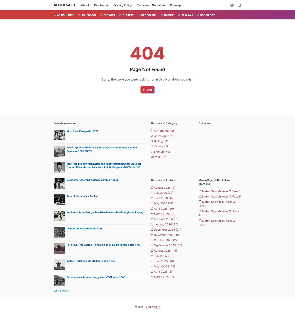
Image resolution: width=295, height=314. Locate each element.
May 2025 (164, 266)
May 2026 (163, 203)
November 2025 (166, 235)
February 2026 (166, 219)
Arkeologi (163, 136)
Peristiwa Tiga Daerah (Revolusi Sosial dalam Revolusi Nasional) (104, 244)
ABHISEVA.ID (64, 5)
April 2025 (163, 271)
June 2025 (163, 261)
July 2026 (163, 192)
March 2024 (163, 277)
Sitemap (175, 5)
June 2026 (163, 198)
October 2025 (165, 240)
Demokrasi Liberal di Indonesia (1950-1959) (92, 179)
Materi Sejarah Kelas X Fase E (220, 191)
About (85, 5)
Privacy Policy (123, 5)
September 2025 (167, 245)
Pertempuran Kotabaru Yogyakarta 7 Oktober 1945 (96, 277)
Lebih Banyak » (61, 290)
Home (147, 89)
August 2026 (164, 187)
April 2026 (163, 208)
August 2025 (165, 250)
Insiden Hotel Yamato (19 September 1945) (91, 260)
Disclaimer (101, 5)
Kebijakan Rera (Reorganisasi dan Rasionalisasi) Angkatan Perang (105, 212)
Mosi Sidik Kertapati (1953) (82, 131)
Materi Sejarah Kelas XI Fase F (221, 196)
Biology (161, 141)
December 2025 (167, 229)
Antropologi (163, 130)
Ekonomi (162, 151)
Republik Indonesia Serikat (82, 196)
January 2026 (165, 224)
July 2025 (163, 256)
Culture (160, 146)
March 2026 (164, 214)
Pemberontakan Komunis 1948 (84, 228)
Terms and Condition (151, 5)
